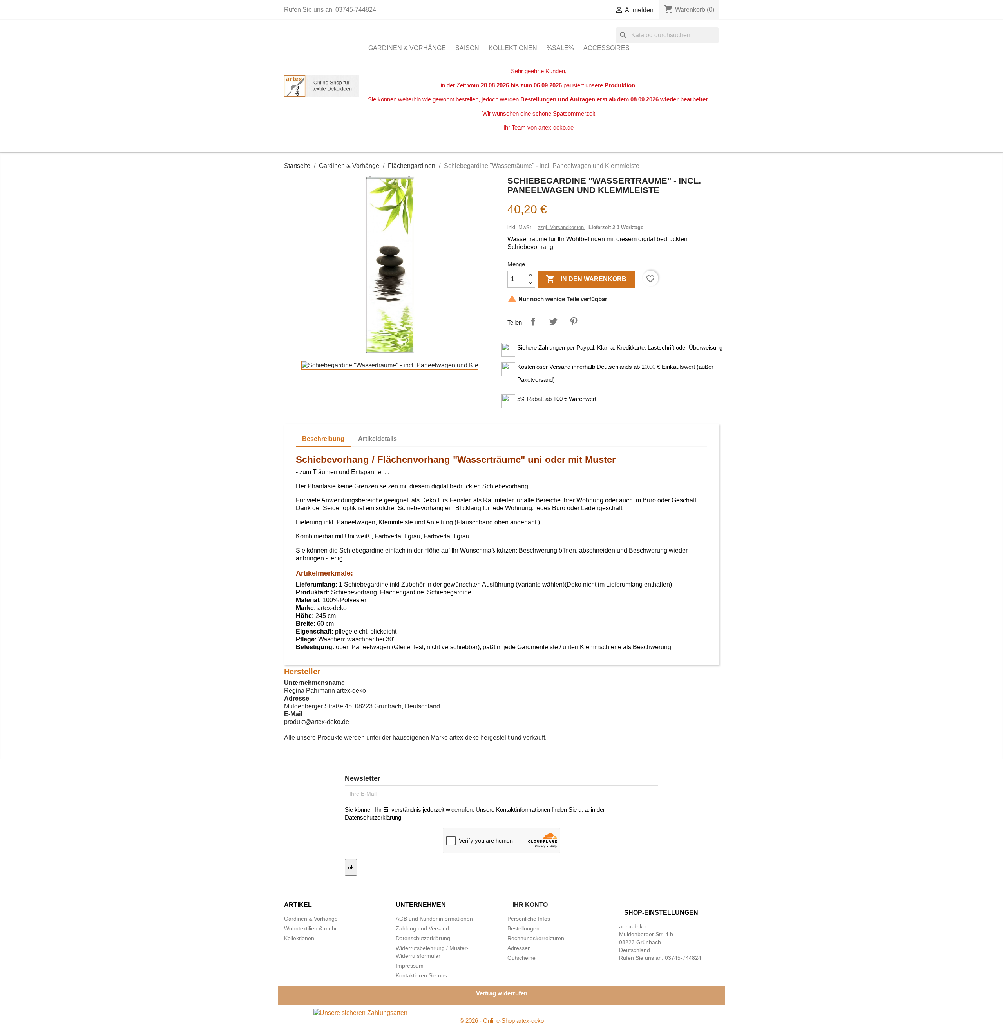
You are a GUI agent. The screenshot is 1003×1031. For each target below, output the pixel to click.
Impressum (410, 965)
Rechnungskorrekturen (535, 938)
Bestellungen (523, 928)
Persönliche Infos (528, 918)
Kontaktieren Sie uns (421, 975)
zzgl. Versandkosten (561, 227)
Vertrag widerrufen (501, 993)
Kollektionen (513, 48)
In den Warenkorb (586, 278)
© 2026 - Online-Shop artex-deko (502, 1020)
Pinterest (573, 321)
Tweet (553, 321)
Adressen (519, 948)
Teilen (533, 321)
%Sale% (560, 48)
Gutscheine (521, 958)
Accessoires (606, 48)
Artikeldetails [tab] (377, 438)
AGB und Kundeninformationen (434, 918)
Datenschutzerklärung (423, 938)
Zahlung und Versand (422, 928)
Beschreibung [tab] (323, 438)
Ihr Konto (530, 904)
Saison (467, 48)
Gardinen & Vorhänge (407, 48)
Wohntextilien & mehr (310, 928)
